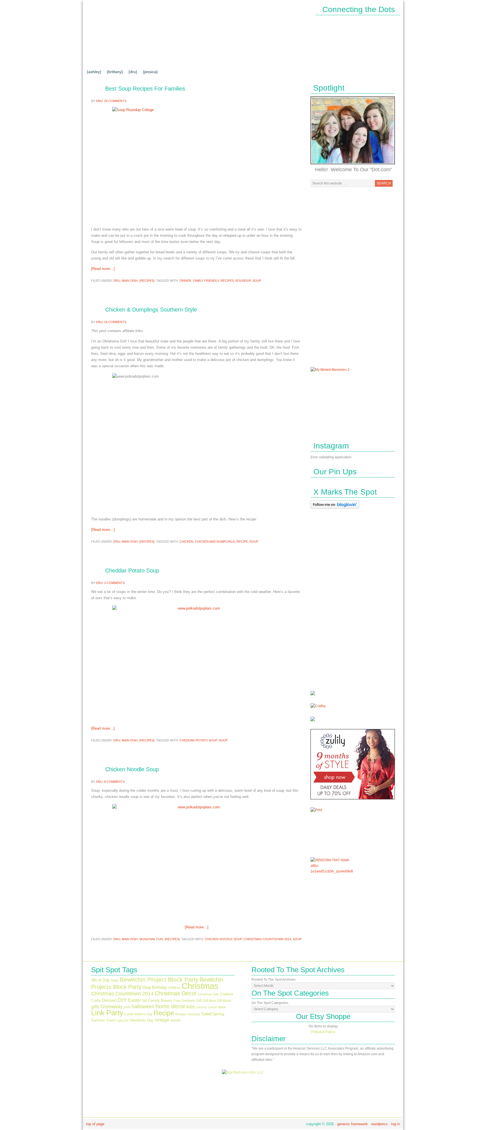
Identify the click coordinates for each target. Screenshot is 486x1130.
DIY (122, 1000)
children (174, 988)
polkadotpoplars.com (139, 27)
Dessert (109, 1000)
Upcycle (122, 1020)
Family (154, 1000)
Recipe (242, 541)
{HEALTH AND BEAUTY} (263, 60)
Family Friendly (206, 280)
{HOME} (99, 60)
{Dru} (133, 71)
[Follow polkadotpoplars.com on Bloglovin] (334, 510)
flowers (166, 1000)
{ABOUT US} (125, 60)
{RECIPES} (307, 60)
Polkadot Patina (323, 1032)
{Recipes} (147, 280)
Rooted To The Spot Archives (273, 980)
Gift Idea (209, 1001)
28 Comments (115, 101)
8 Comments (114, 781)
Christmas (200, 986)
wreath (175, 1020)
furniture (188, 1000)
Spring (218, 1014)
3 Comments (114, 583)
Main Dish (130, 280)
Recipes (227, 280)
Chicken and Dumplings (215, 541)
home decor (170, 1006)
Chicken (186, 541)
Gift (199, 1000)
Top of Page (95, 1124)
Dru (99, 101)
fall (144, 1000)
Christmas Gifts (208, 994)
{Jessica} (150, 71)
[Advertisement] (352, 277)
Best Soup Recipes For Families (145, 88)
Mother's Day (143, 1014)
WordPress (379, 1124)
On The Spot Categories (269, 1003)
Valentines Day (141, 1020)
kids (190, 1006)
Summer (98, 1020)
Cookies (226, 994)
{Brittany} (115, 71)
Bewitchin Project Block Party (159, 979)
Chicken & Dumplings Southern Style (151, 309)
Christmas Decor (176, 993)
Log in (395, 1124)
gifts (95, 1006)
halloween (143, 1006)
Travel (111, 1020)
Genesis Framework (352, 1124)
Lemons (201, 1007)
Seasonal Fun (151, 939)
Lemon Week (217, 1007)
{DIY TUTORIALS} (164, 60)
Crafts (96, 1000)
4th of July (100, 980)
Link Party (107, 1013)
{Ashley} (94, 71)
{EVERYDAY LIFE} (209, 60)
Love (128, 1014)
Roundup (243, 280)
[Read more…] (103, 269)
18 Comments (115, 322)
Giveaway (111, 1006)
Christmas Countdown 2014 (267, 939)
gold (127, 1007)
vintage (162, 1019)
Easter (134, 1000)
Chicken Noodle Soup (132, 769)
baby (115, 980)
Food (177, 1000)
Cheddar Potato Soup (132, 570)
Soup (257, 280)
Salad (206, 1014)
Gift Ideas (224, 1001)
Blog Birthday (155, 987)
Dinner (185, 280)
